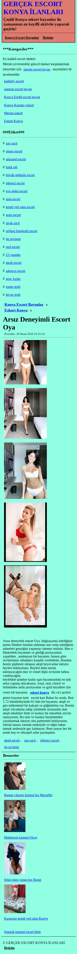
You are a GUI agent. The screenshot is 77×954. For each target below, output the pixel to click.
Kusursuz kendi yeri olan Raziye (26, 918)
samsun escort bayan (18, 89)
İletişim (48, 37)
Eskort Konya (16, 310)
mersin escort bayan (37, 69)
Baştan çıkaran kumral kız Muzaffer (28, 795)
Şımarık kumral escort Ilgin (22, 932)
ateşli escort (12, 740)
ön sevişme (11, 747)
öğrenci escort (49, 740)
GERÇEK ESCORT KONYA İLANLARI (33, 8)
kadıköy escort (14, 81)
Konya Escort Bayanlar (22, 37)
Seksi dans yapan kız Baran (22, 880)
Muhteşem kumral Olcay (20, 837)
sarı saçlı (30, 740)
